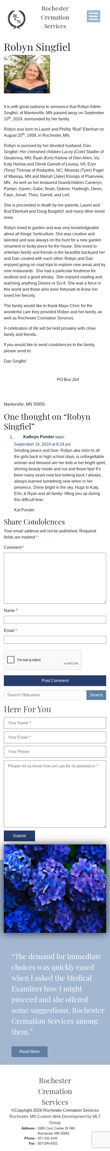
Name (10, 610)
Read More (29, 1051)
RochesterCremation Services (55, 17)
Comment (14, 547)
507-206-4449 (48, 1138)
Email (10, 630)
